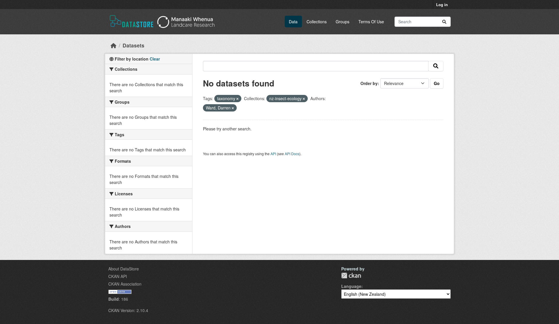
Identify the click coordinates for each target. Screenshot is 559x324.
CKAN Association (124, 284)
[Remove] (237, 98)
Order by (369, 83)
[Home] (113, 45)
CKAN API (117, 276)
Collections (317, 21)
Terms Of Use (371, 21)
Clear (155, 59)
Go (437, 83)
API (273, 153)
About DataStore (123, 269)
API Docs (292, 153)
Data (293, 21)
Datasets (133, 45)
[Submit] (444, 22)
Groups (342, 21)
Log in (442, 4)
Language (351, 286)
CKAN (351, 275)
